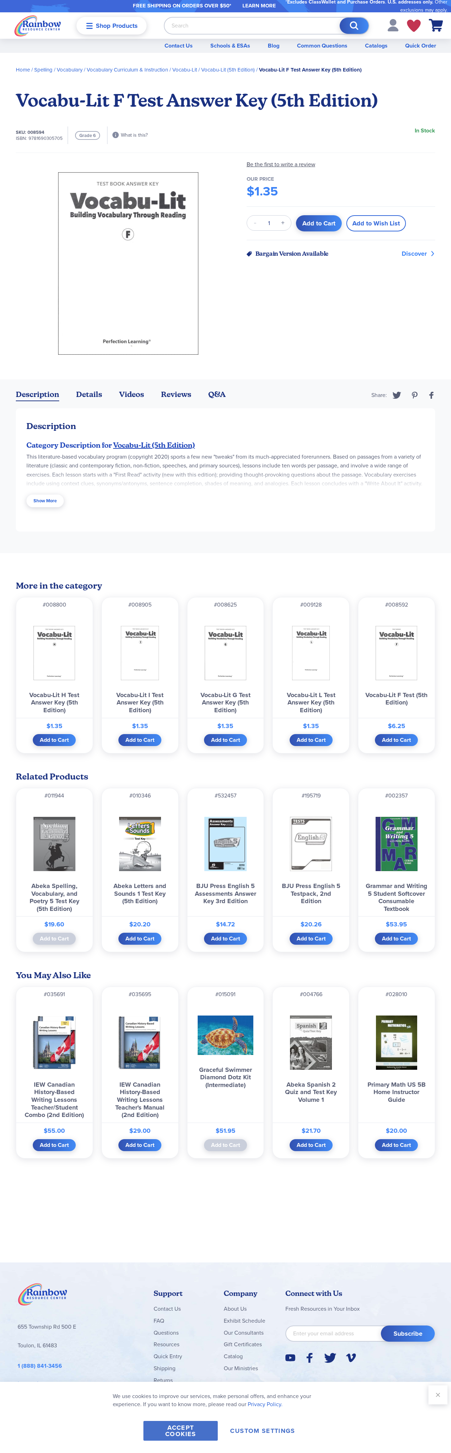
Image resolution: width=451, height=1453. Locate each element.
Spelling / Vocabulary (58, 70)
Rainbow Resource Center (43, 1296)
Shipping (164, 1368)
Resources (166, 1344)
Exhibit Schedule (244, 1321)
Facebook (431, 395)
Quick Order (420, 46)
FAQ (159, 1321)
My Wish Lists (414, 26)
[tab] (37, 395)
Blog (273, 46)
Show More (45, 500)
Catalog (233, 1356)
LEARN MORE (259, 6)
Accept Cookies (180, 1431)
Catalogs (376, 46)
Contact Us (179, 46)
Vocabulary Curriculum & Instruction (127, 70)
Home (23, 70)
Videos (131, 394)
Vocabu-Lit (184, 70)
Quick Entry (168, 1356)
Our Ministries (241, 1368)
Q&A (217, 394)
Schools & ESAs (230, 46)
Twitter (397, 395)
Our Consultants (244, 1333)
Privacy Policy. (265, 1404)
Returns (163, 1380)
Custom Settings (262, 1430)
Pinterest (414, 395)
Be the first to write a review (281, 164)
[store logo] (38, 25)
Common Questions (322, 46)
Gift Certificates (243, 1344)
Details (89, 394)
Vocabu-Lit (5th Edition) (228, 70)
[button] (393, 25)
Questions (166, 1333)
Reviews (176, 394)
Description (37, 394)
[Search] (354, 26)
